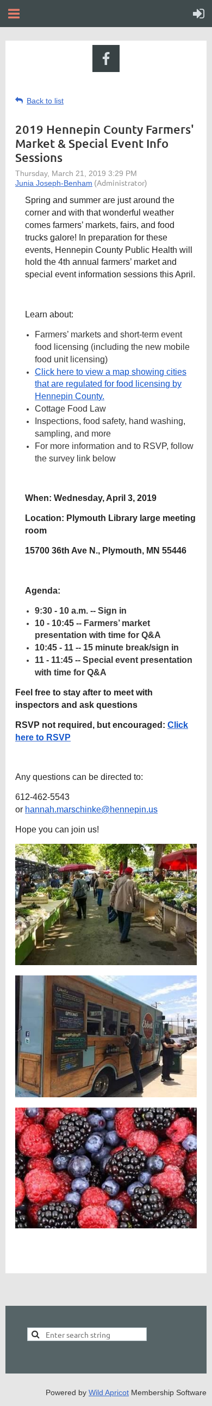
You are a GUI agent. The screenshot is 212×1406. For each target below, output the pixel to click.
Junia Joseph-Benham (53, 183)
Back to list (45, 100)
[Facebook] (106, 58)
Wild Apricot (109, 1392)
